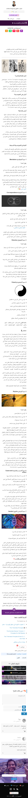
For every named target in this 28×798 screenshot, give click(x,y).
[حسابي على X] (14, 789)
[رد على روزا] (2, 731)
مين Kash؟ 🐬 (14, 786)
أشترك (14, 778)
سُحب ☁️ (6, 786)
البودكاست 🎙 (11, 19)
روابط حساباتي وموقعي (19, 642)
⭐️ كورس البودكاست (14, 15)
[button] (21, 31)
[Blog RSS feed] (17, 789)
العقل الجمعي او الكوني (19, 228)
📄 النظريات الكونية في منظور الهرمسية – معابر (13, 625)
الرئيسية (24, 654)
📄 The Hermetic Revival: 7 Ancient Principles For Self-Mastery (16, 632)
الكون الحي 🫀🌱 (22, 189)
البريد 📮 (22, 786)
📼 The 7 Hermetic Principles (17, 628)
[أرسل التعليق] (24, 713)
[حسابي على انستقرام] (11, 789)
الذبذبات (24, 657)
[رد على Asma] (2, 753)
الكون (18, 657)
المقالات (18, 19)
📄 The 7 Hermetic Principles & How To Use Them (14, 638)
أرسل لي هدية (15, 793)
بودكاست (19, 654)
